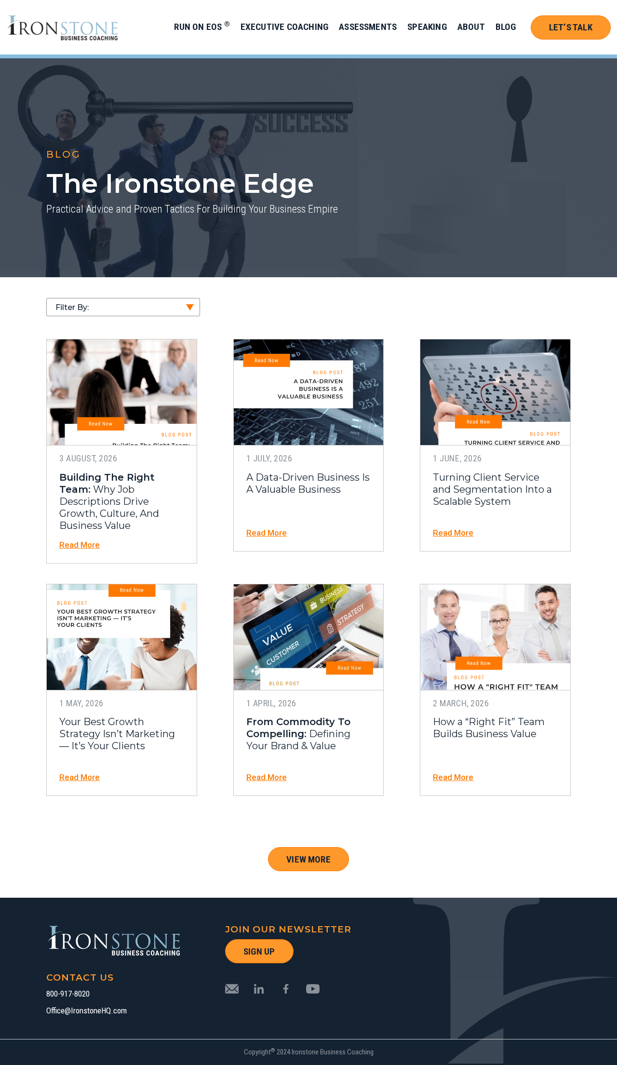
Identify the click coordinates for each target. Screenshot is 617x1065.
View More (308, 859)
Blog (506, 26)
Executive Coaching (284, 26)
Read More (79, 545)
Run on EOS (201, 26)
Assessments (368, 26)
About (471, 26)
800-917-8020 (68, 994)
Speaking (427, 26)
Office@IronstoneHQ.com (86, 1011)
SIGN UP (259, 951)
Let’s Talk (570, 27)
